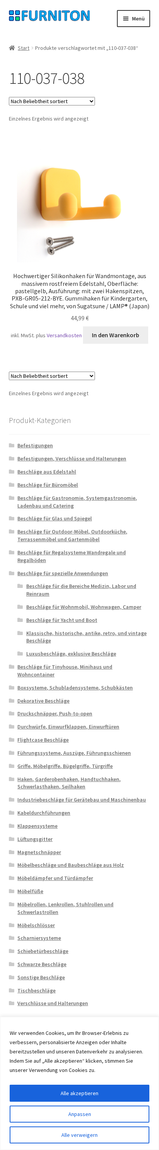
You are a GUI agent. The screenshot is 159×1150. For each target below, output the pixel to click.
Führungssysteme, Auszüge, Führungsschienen (74, 752)
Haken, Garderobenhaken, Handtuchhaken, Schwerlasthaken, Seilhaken (69, 783)
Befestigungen (35, 445)
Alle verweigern (79, 1134)
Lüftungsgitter (34, 839)
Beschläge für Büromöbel (47, 484)
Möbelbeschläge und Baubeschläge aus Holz (70, 864)
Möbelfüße (30, 891)
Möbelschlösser (36, 925)
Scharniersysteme (39, 937)
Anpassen (79, 1114)
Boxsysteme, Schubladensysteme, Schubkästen (75, 687)
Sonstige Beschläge (41, 977)
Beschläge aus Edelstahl (46, 471)
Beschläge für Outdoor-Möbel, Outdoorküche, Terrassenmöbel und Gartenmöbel (72, 535)
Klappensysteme (37, 825)
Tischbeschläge (36, 990)
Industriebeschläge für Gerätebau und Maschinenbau (81, 799)
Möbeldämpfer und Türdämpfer (55, 878)
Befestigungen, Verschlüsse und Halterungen (71, 458)
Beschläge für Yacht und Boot (61, 620)
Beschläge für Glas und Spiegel (54, 518)
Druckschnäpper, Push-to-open (54, 713)
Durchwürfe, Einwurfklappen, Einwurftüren (68, 726)
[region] (79, 1083)
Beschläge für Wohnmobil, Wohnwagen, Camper (83, 606)
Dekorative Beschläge (43, 700)
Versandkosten (64, 335)
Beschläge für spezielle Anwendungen (62, 573)
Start (23, 47)
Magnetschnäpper (39, 852)
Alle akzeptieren (79, 1093)
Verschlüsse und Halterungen (52, 1003)
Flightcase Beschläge (43, 739)
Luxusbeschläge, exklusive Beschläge (71, 653)
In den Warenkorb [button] (115, 335)
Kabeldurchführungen (43, 812)
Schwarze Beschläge (41, 964)
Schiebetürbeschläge (42, 951)
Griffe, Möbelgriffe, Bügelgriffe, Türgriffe (65, 766)
